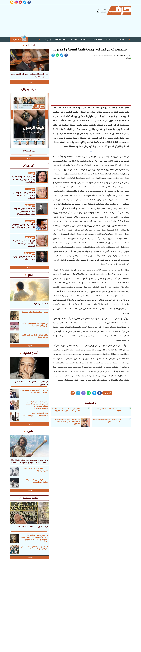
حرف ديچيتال (16, 39)
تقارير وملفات (60, 39)
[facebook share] (66, 55)
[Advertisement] (47, 20)
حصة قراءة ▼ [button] (96, 39)
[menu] (39, 39)
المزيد (30, 82)
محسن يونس (122, 55)
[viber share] (53, 55)
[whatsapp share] (57, 55)
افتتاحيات (120, 39)
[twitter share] (61, 55)
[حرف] (119, 10)
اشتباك (109, 39)
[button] (32, 155)
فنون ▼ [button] (74, 39)
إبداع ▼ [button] (48, 39)
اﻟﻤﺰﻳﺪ (29, 267)
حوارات (83, 39)
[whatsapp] (72, 393)
